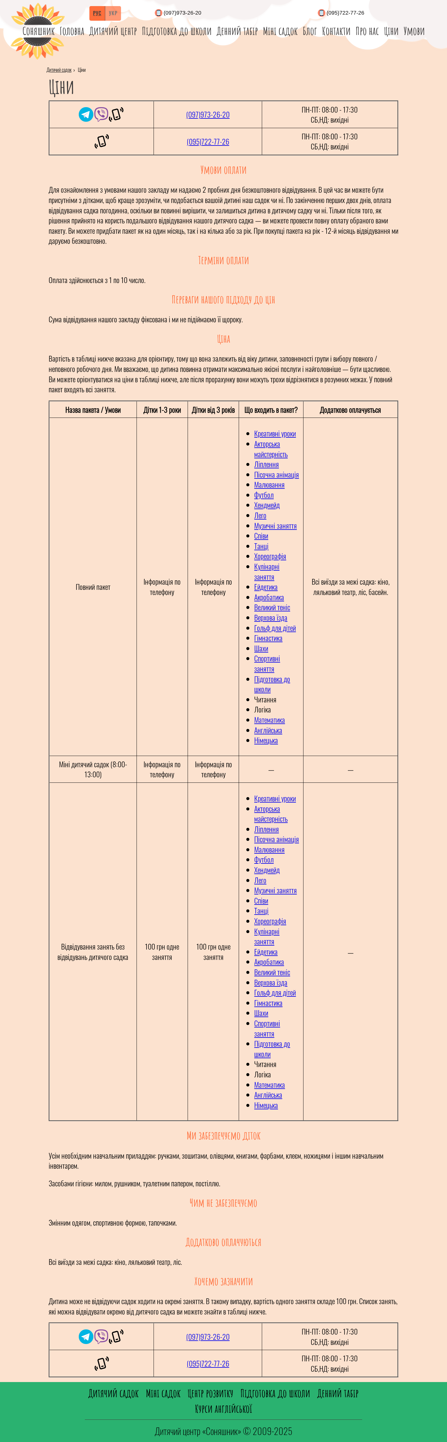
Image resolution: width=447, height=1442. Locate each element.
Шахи (261, 647)
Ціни (391, 31)
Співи (261, 535)
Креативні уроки (275, 433)
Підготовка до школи (177, 31)
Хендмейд (267, 504)
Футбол (264, 494)
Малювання (269, 484)
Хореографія (270, 555)
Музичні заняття (275, 525)
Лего (260, 514)
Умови (414, 31)
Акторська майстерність (271, 448)
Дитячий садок (59, 69)
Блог (310, 31)
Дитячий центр (113, 31)
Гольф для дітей (275, 627)
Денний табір (237, 31)
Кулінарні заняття (266, 571)
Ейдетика (266, 586)
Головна (72, 31)
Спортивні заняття (267, 663)
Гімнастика (268, 637)
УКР (113, 13)
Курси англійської (223, 1409)
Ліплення (266, 463)
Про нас (367, 31)
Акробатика (269, 596)
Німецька (266, 739)
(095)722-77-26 (345, 13)
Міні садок (280, 31)
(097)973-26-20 (182, 13)
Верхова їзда (270, 617)
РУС (97, 13)
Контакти (336, 31)
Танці (261, 545)
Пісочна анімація (276, 474)
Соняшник (39, 31)
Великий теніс (272, 606)
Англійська (268, 729)
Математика (269, 719)
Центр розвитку (210, 1393)
